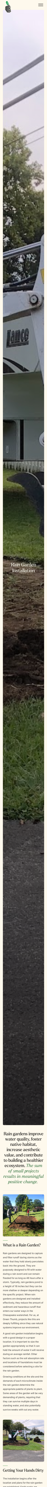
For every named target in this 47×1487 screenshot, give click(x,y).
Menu (40, 5)
